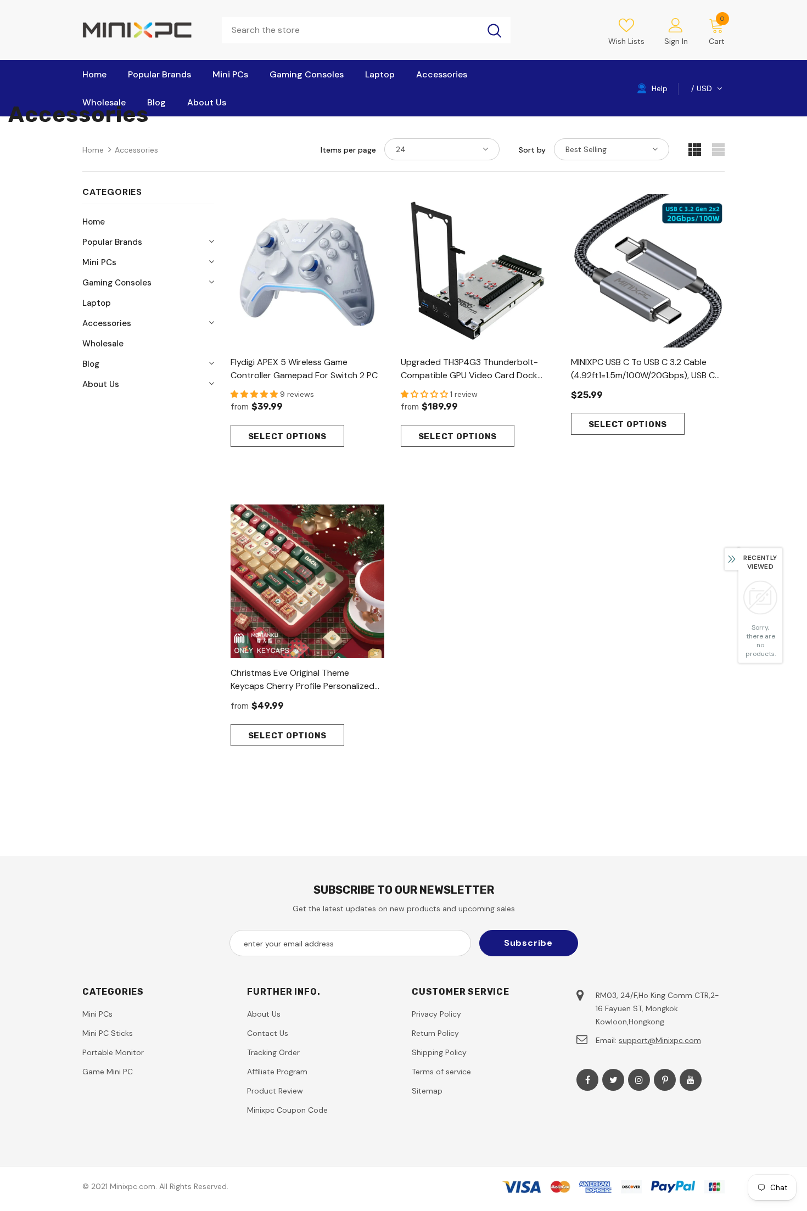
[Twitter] (613, 1080)
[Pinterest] (665, 1080)
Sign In (676, 41)
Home (93, 150)
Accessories (136, 150)
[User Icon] (676, 24)
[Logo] (143, 30)
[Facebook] (587, 1080)
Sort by (532, 150)
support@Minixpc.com (660, 1040)
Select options (287, 436)
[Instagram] (639, 1080)
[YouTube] (691, 1080)
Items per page (348, 150)
